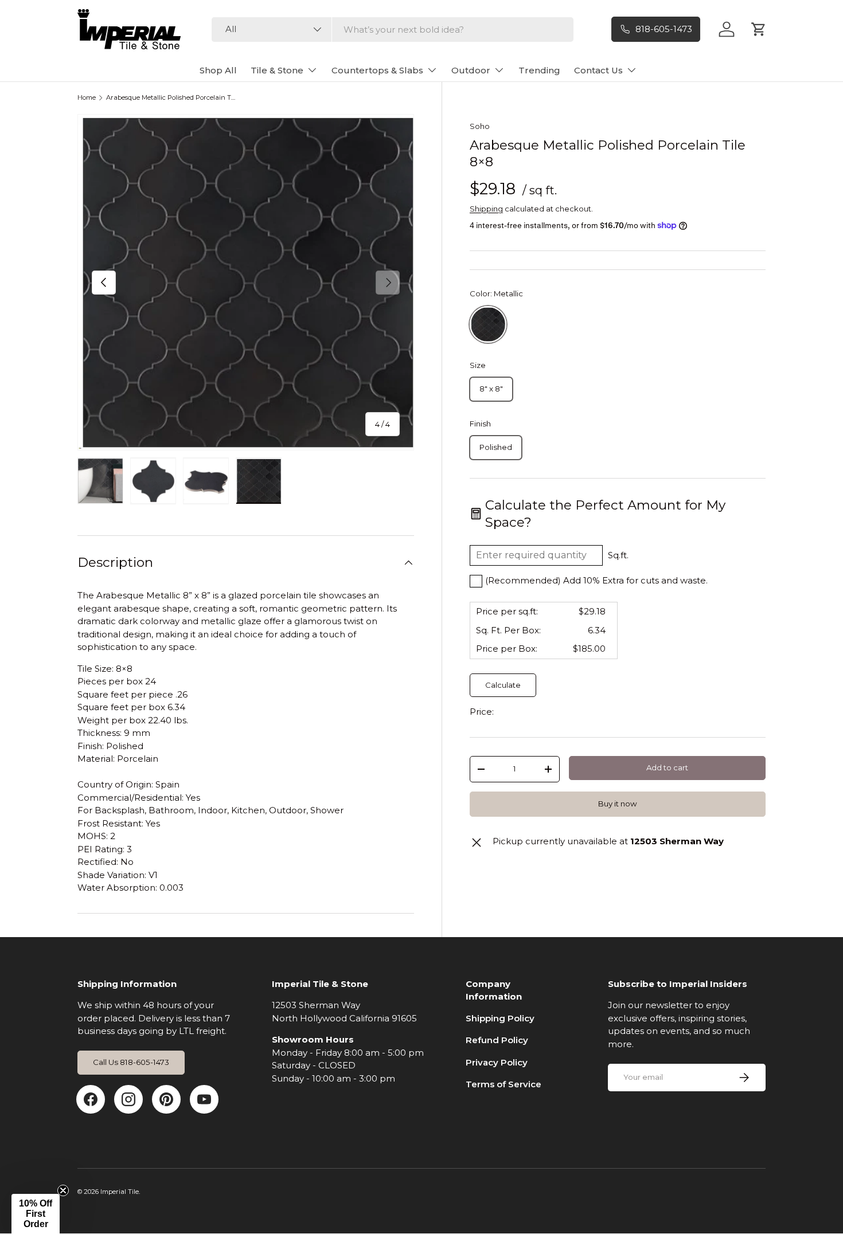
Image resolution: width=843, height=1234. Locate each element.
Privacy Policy (497, 1062)
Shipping (486, 208)
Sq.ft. (618, 555)
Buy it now (617, 804)
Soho (480, 126)
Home (86, 98)
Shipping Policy (500, 1018)
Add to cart (667, 767)
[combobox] (392, 29)
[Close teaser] (63, 1190)
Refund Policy (497, 1040)
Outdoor (470, 70)
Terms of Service (503, 1084)
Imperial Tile (119, 1192)
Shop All (218, 70)
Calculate (503, 685)
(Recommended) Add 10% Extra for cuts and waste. (596, 580)
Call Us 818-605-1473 (131, 1062)
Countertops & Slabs (377, 70)
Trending (539, 70)
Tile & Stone (277, 70)
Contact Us (598, 70)
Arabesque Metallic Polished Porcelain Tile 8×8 (170, 98)
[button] (35, 1214)
